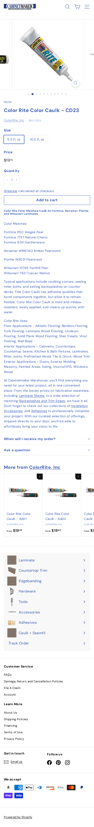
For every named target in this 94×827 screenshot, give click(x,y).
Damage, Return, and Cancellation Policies (33, 681)
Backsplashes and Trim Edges (42, 401)
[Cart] (77, 6)
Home (8, 102)
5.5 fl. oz (14, 139)
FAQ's (8, 675)
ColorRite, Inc (14, 120)
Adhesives (39, 411)
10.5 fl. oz (37, 139)
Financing (10, 726)
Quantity (12, 171)
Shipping (10, 191)
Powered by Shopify (18, 817)
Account (10, 695)
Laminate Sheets (31, 396)
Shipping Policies (16, 719)
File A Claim (12, 688)
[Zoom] (75, 83)
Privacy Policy (14, 739)
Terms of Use (13, 732)
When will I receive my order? (29, 439)
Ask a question (17, 450)
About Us (10, 713)
